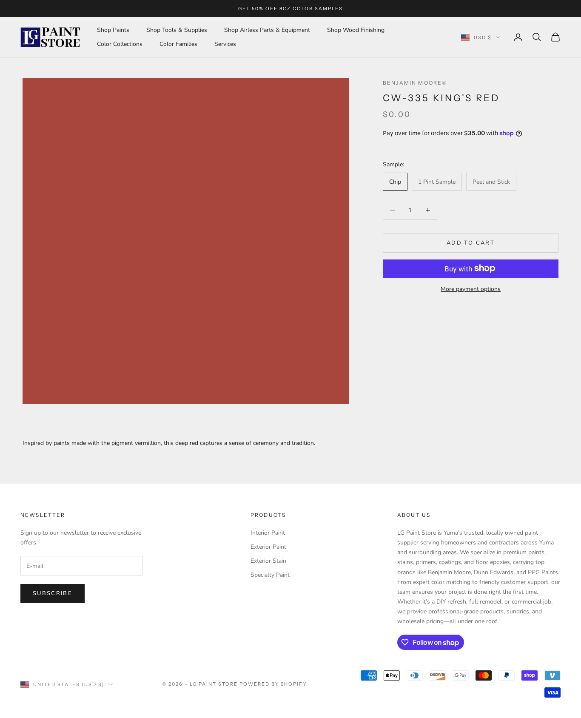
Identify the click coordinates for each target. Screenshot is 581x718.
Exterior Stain (268, 561)
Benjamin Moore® (415, 83)
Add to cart (471, 242)
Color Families (178, 44)
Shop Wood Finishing (355, 30)
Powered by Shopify (273, 684)
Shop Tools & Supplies (176, 30)
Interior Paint (268, 533)
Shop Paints (113, 30)
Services (225, 44)
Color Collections (119, 44)
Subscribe (52, 593)
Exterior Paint (268, 547)
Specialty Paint (270, 575)
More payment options (471, 289)
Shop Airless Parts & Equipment (267, 30)
